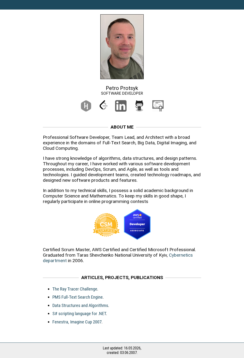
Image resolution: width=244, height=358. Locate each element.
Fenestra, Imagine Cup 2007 (77, 322)
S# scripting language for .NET (79, 313)
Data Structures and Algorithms (80, 305)
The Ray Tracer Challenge (74, 289)
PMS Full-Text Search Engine (77, 297)
